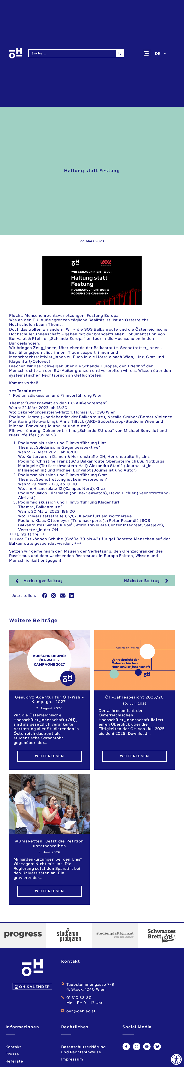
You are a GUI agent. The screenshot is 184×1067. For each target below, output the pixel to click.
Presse (12, 1054)
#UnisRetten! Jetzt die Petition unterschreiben (49, 843)
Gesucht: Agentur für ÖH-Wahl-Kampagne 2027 (49, 699)
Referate (14, 1061)
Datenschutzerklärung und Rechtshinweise (83, 1049)
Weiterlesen (49, 756)
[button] (147, 53)
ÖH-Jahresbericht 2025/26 (134, 697)
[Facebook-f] (126, 1046)
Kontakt (13, 1046)
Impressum (72, 1059)
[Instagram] (136, 1046)
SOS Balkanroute (101, 329)
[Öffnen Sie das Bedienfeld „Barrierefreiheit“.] (176, 1059)
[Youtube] (147, 1046)
